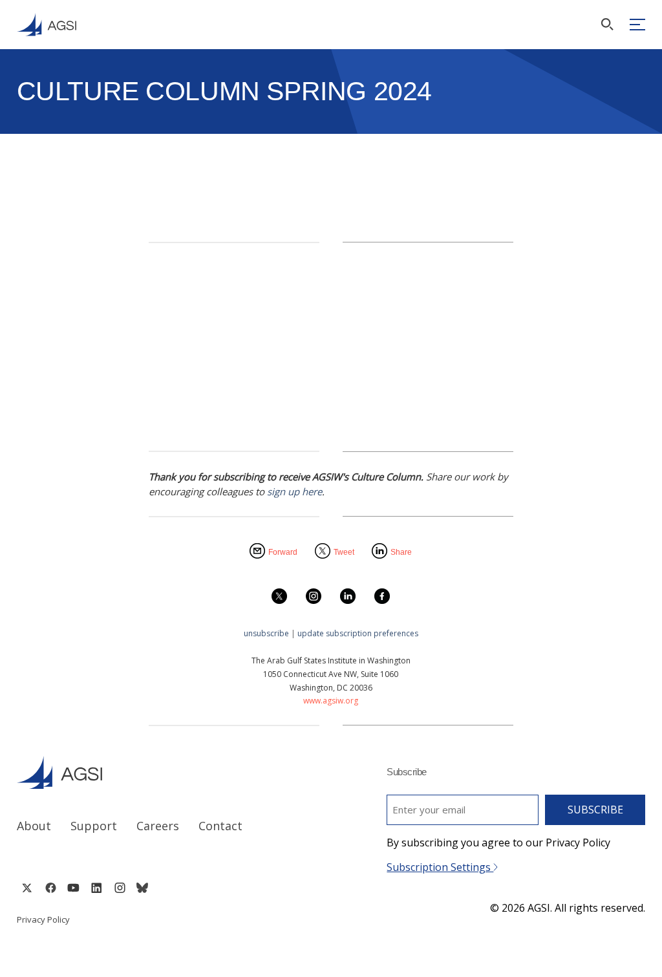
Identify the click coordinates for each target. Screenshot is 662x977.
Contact (220, 825)
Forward (282, 552)
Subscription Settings (440, 867)
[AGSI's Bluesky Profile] (142, 888)
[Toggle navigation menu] (637, 24)
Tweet (344, 552)
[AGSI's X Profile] (27, 887)
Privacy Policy (43, 919)
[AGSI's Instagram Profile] (119, 887)
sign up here (294, 491)
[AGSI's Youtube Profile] (73, 887)
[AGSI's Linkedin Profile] (97, 887)
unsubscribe (266, 633)
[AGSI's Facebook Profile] (50, 887)
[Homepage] (46, 24)
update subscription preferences (357, 633)
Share (401, 552)
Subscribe (595, 809)
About (34, 825)
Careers (157, 825)
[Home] (162, 772)
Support (93, 825)
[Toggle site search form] (607, 24)
